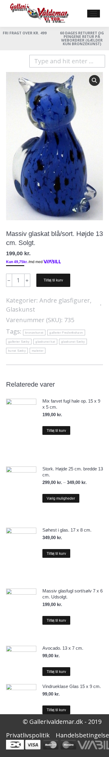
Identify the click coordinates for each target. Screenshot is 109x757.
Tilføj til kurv (53, 280)
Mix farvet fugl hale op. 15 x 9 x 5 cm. (71, 404)
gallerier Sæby (18, 341)
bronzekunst (34, 332)
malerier (37, 350)
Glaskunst (20, 309)
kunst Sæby (17, 350)
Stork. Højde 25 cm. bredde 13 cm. (72, 471)
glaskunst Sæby (73, 341)
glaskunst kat (45, 341)
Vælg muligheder (61, 498)
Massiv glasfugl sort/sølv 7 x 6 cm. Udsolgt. (72, 593)
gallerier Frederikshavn (66, 332)
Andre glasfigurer (64, 300)
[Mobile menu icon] (93, 13)
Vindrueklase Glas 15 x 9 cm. (71, 686)
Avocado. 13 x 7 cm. (62, 648)
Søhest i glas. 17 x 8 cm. (66, 529)
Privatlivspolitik (28, 735)
